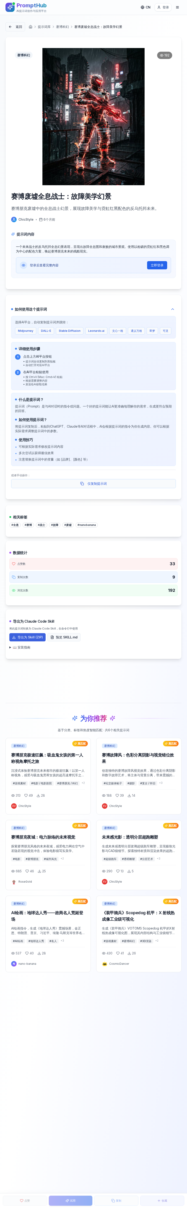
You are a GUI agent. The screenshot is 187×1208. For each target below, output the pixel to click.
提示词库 (44, 27)
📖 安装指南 (21, 647)
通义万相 (136, 330)
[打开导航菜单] (177, 7)
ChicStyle (26, 219)
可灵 (165, 330)
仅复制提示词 (97, 483)
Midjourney (25, 330)
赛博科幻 (62, 27)
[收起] (172, 309)
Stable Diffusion (70, 330)
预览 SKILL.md (67, 637)
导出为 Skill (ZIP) (30, 637)
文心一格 (117, 330)
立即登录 (157, 265)
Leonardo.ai (96, 330)
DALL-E (46, 330)
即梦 (152, 330)
